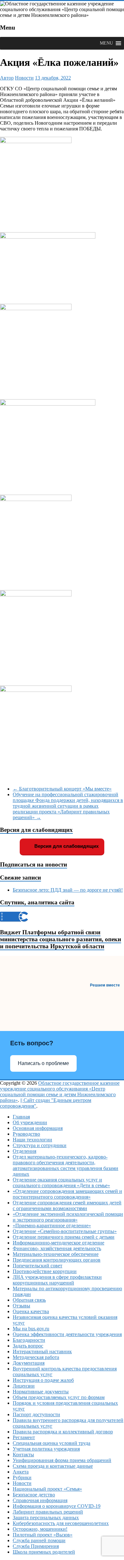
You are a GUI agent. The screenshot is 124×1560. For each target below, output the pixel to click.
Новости (24, 77)
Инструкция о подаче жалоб (43, 1380)
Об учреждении (30, 1122)
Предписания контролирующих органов (56, 1260)
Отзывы (21, 1305)
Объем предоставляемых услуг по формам (59, 1397)
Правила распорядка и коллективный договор (63, 1431)
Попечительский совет (37, 1265)
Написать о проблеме (43, 1063)
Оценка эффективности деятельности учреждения (67, 1334)
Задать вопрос (28, 1345)
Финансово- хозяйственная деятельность (57, 1248)
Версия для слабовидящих (66, 846)
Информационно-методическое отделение (58, 1242)
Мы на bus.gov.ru (31, 1328)
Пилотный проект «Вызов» (42, 1534)
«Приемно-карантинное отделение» (52, 1225)
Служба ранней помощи (39, 1540)
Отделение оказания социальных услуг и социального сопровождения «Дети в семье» (61, 1182)
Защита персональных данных (46, 1517)
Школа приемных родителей (44, 1552)
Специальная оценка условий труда (51, 1443)
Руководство (26, 1134)
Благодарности (29, 1340)
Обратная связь (29, 1300)
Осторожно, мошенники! (40, 1529)
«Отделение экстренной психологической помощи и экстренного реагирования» (68, 1216)
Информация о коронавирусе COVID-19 (56, 1506)
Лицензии (24, 1386)
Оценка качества (31, 1311)
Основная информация (38, 1128)
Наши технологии (32, 1139)
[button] (106, 43)
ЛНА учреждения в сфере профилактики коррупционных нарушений (57, 1279)
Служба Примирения (36, 1546)
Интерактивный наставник (42, 1351)
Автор (7, 77)
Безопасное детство (34, 1494)
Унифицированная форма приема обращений (62, 1460)
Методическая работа (36, 1357)
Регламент (24, 1437)
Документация (29, 1363)
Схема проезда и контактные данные (53, 1466)
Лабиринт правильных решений (48, 1512)
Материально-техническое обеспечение (56, 1254)
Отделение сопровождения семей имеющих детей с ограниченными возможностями (67, 1205)
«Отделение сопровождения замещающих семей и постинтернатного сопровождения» (67, 1194)
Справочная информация (40, 1500)
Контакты (23, 1454)
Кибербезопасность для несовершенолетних (61, 1523)
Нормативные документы (41, 1391)
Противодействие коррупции (45, 1271)
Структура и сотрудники (39, 1145)
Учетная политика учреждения (46, 1449)
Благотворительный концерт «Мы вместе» (62, 788)
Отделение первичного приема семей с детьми (63, 1237)
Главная (21, 1116)
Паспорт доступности (36, 1414)
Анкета (21, 1471)
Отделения (24, 1151)
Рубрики (22, 1477)
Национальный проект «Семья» (47, 1489)
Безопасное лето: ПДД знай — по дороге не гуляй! (68, 890)
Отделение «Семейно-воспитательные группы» (65, 1231)
